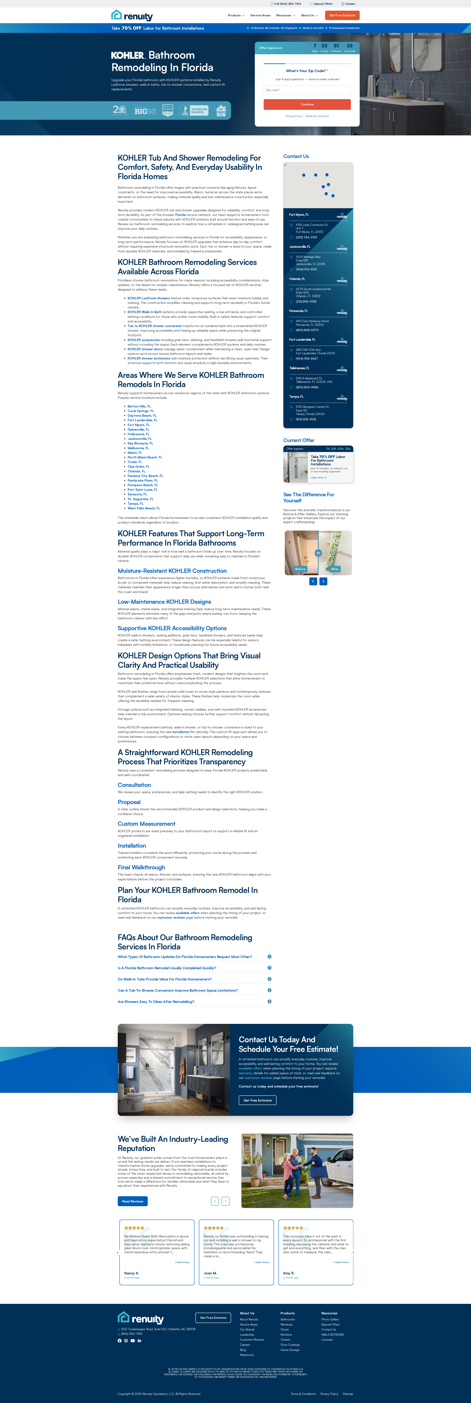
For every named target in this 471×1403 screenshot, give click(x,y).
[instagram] (126, 1341)
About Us (307, 15)
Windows (287, 1324)
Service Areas (260, 15)
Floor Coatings (290, 1345)
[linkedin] (139, 1341)
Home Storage (290, 1350)
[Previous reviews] (215, 1201)
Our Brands (247, 1329)
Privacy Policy (294, 116)
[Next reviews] (226, 1201)
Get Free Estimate (342, 15)
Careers (350, 4)
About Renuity (249, 1319)
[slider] (318, 553)
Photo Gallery (330, 1319)
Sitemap (348, 1394)
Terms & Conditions (317, 116)
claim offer (317, 477)
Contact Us (328, 1329)
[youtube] (133, 1341)
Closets (285, 1339)
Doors (285, 1329)
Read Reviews (132, 1201)
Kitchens (286, 1334)
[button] (326, 194)
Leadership (247, 1334)
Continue (307, 104)
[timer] (307, 48)
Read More (181, 1262)
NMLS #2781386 (332, 1334)
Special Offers (323, 4)
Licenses (327, 1339)
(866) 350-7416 (131, 1333)
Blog (243, 1350)
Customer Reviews (252, 1339)
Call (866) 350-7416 (287, 4)
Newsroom (247, 1355)
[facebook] (119, 1341)
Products (234, 15)
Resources (283, 15)
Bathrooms (288, 1319)
